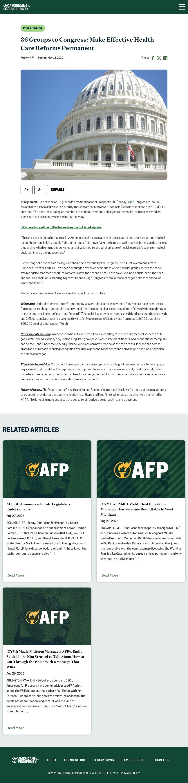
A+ (26, 190)
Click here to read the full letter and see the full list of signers (61, 227)
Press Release (32, 28)
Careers (162, 760)
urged (130, 202)
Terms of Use (75, 760)
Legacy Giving (105, 760)
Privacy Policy (130, 773)
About (52, 760)
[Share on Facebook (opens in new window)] (153, 58)
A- (39, 190)
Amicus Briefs (136, 760)
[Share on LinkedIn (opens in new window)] (165, 58)
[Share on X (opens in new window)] (159, 58)
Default (57, 190)
